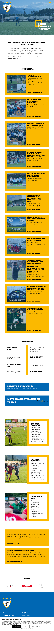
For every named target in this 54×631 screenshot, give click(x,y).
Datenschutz (24, 628)
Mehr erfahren (34, 92)
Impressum (30, 628)
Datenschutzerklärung (11, 624)
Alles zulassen (17, 626)
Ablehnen (26, 626)
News (24, 617)
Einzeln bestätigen (36, 626)
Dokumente (26, 615)
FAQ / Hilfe (25, 613)
